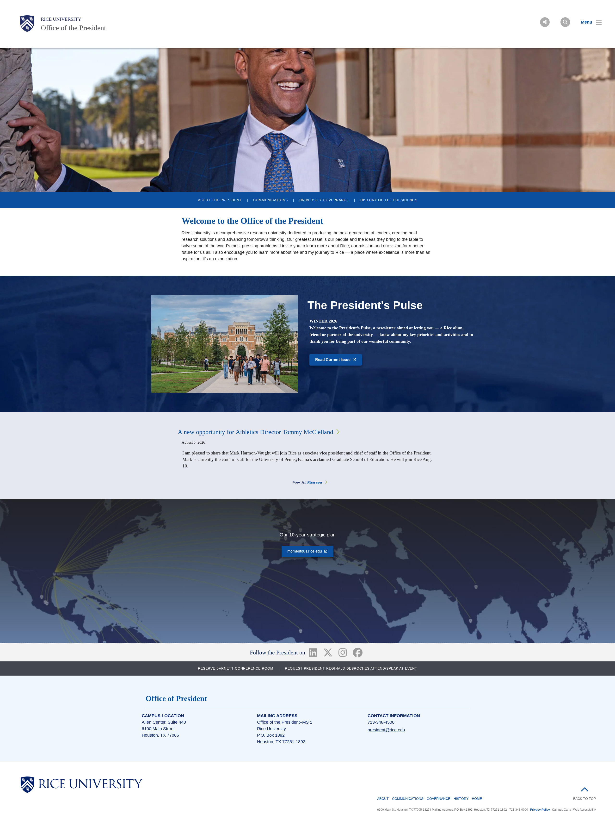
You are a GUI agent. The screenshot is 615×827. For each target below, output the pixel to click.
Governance (438, 799)
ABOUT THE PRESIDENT (220, 200)
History (461, 799)
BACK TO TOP (584, 799)
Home (477, 799)
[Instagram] (343, 652)
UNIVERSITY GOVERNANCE (324, 200)
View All (307, 482)
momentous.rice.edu (310, 551)
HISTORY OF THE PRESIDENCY (388, 200)
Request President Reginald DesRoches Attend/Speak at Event (351, 668)
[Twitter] (327, 652)
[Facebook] (358, 652)
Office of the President (73, 28)
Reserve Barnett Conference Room (235, 668)
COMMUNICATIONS (270, 200)
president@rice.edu (386, 730)
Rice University (61, 19)
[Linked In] (313, 652)
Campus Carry (561, 809)
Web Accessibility (584, 809)
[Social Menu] (545, 22)
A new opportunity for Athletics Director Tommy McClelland (255, 432)
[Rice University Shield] (27, 23)
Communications (407, 799)
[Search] (565, 22)
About (383, 799)
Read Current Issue (338, 359)
